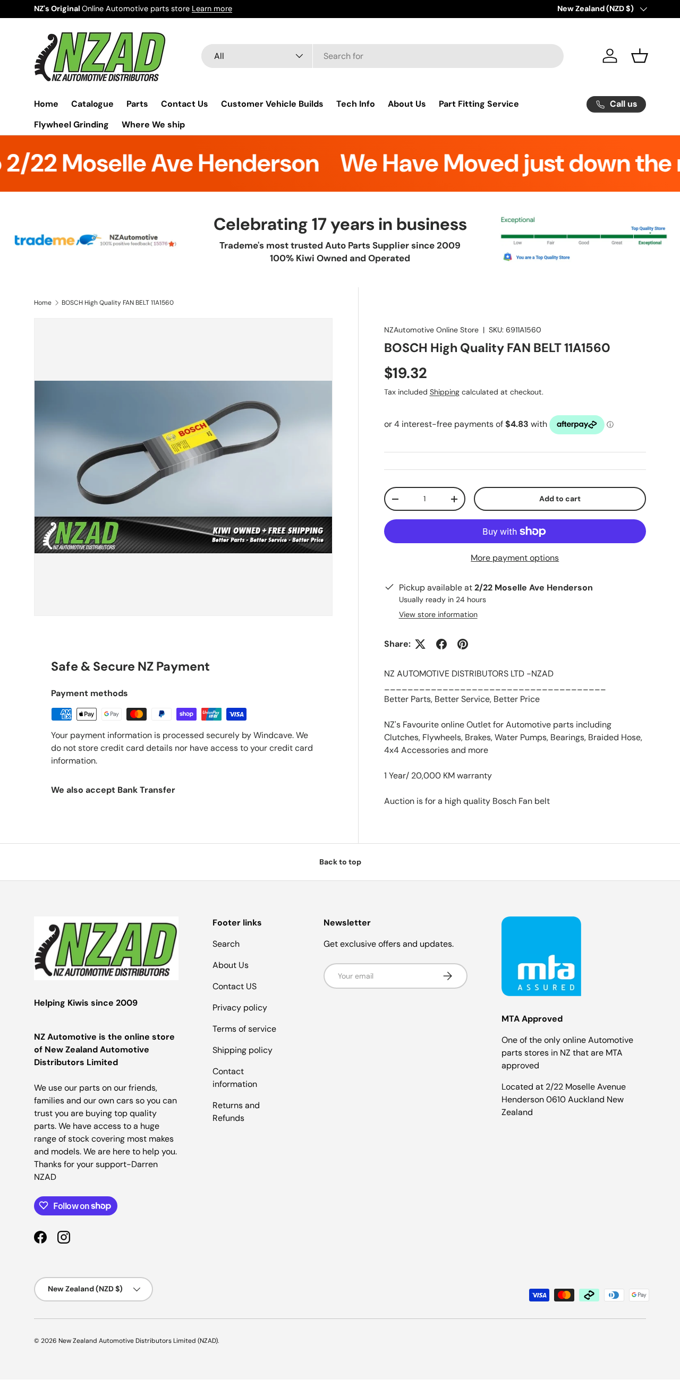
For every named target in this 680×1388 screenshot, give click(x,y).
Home (46, 103)
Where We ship (153, 124)
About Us (407, 103)
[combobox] (382, 56)
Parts (137, 103)
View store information (438, 614)
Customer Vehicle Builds (272, 103)
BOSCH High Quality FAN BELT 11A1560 (118, 302)
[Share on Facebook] (441, 644)
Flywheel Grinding (71, 124)
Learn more (212, 8)
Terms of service (244, 1028)
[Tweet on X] (420, 644)
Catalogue (92, 103)
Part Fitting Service (479, 103)
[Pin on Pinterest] (462, 644)
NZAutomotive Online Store (431, 330)
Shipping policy (242, 1050)
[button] (639, 55)
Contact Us (184, 103)
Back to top (340, 862)
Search (226, 943)
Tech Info (355, 103)
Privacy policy (239, 1007)
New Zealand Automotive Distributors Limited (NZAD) (138, 1340)
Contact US (234, 986)
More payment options (515, 557)
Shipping (445, 392)
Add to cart (560, 498)
